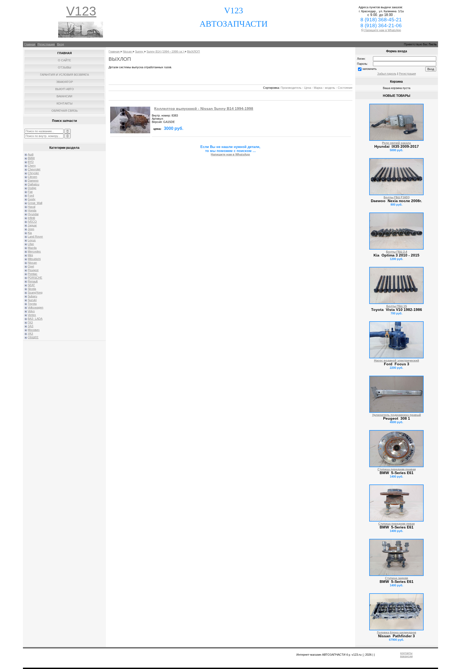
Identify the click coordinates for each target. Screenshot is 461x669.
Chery (32, 165)
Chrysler (33, 173)
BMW (31, 158)
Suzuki (32, 300)
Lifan (31, 244)
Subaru (32, 296)
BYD (31, 161)
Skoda (32, 288)
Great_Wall (35, 203)
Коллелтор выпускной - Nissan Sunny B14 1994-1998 (203, 109)
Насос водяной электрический (396, 360)
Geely (31, 199)
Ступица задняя (396, 578)
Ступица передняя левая (396, 523)
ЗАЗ (30, 326)
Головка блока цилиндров (396, 632)
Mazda (32, 247)
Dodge (32, 188)
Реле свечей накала (396, 143)
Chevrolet (34, 169)
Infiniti (31, 217)
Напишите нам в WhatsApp (382, 30)
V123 (81, 11)
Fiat (30, 191)
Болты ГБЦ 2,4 (396, 251)
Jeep (31, 229)
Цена (307, 87)
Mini (30, 255)
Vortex (32, 315)
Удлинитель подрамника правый (396, 414)
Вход (60, 44)
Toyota (32, 303)
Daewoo (33, 180)
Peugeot (33, 270)
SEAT (31, 285)
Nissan (32, 262)
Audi (30, 154)
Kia (30, 232)
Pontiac (32, 273)
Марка (318, 87)
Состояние (345, 87)
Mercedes (34, 251)
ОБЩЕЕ (33, 337)
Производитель (291, 87)
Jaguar (32, 225)
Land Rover (35, 236)
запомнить (369, 68)
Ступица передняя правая (396, 469)
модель (330, 87)
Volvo (31, 311)
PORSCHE (35, 277)
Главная (29, 44)
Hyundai (33, 214)
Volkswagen (35, 307)
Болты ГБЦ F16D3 (397, 197)
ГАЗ (30, 322)
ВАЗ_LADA (35, 318)
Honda (32, 210)
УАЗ (30, 333)
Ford (31, 195)
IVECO (32, 221)
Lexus (32, 240)
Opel (31, 266)
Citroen (32, 176)
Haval (31, 206)
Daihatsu (33, 184)
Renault (33, 281)
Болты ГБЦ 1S (396, 306)
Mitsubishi (34, 259)
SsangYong (35, 292)
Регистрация (46, 44)
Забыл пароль (386, 73)
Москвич (33, 329)
